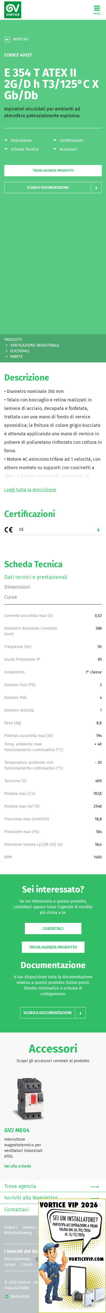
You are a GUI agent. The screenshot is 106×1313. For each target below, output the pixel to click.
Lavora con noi (36, 1227)
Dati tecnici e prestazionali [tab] (35, 577)
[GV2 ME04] (26, 1099)
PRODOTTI (13, 340)
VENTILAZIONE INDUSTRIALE (34, 345)
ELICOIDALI (19, 351)
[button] (53, 187)
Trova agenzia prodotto (53, 171)
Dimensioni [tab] (17, 587)
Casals (27, 1265)
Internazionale (17, 1259)
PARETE (16, 357)
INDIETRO (21, 39)
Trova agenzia (20, 1186)
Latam (10, 1265)
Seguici (10, 1227)
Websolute (19, 1297)
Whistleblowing (18, 1233)
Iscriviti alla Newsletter (31, 1198)
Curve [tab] (10, 597)
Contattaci (53, 929)
